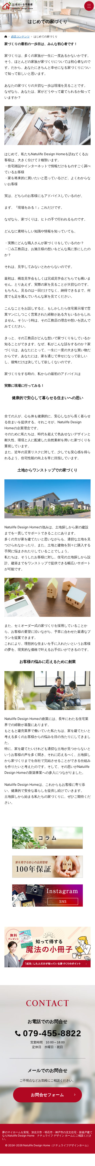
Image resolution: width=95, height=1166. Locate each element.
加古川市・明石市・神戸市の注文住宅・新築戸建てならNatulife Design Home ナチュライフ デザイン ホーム (47, 1134)
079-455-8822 (52, 1033)
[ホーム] (5, 36)
